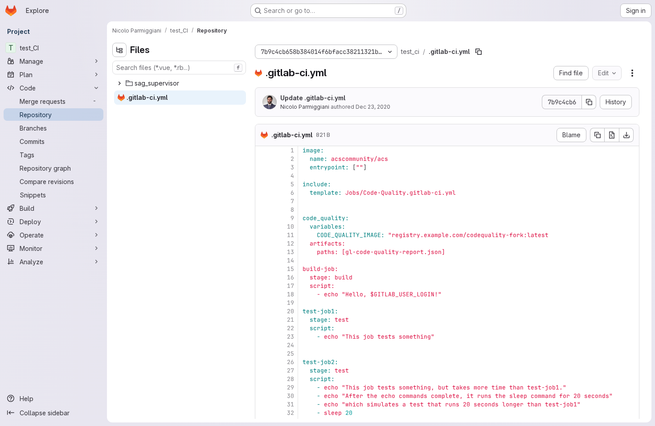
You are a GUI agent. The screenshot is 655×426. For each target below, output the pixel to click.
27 (290, 370)
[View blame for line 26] (263, 362)
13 (290, 252)
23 (290, 336)
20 (290, 311)
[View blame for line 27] (263, 370)
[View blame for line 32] (263, 413)
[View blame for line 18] (263, 294)
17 (290, 286)
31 (290, 404)
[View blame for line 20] (263, 311)
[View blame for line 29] (263, 387)
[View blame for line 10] (263, 226)
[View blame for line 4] (263, 176)
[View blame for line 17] (263, 286)
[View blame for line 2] (263, 159)
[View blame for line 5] (263, 184)
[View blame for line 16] (263, 277)
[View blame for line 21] (263, 319)
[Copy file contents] (597, 135)
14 (290, 260)
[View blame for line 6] (263, 192)
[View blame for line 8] (263, 209)
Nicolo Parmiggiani (304, 106)
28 (290, 379)
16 (290, 277)
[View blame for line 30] (263, 396)
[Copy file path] (478, 52)
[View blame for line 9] (263, 218)
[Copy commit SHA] (589, 102)
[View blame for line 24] (263, 345)
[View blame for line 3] (263, 167)
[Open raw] (612, 135)
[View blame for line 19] (263, 303)
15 (290, 269)
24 (290, 345)
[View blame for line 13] (263, 252)
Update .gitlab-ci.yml (312, 98)
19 (290, 303)
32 (290, 413)
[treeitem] (180, 83)
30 (290, 396)
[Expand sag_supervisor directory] (119, 83)
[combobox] (179, 67)
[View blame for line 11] (263, 235)
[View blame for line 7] (263, 201)
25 (290, 353)
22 (290, 328)
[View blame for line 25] (263, 353)
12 (290, 243)
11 (290, 235)
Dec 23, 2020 (373, 106)
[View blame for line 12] (263, 243)
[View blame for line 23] (263, 336)
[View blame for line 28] (263, 379)
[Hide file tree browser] (119, 50)
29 (290, 387)
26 (290, 362)
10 (290, 226)
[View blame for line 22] (263, 328)
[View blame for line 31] (263, 404)
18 (290, 294)
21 (290, 320)
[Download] (626, 135)
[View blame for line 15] (263, 269)
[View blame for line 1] (263, 150)
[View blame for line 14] (263, 260)
